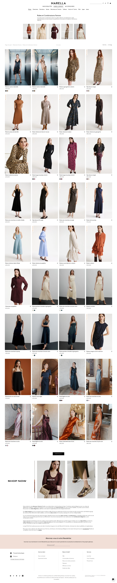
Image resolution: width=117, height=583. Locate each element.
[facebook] (13, 575)
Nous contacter (41, 556)
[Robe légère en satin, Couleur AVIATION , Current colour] (60, 400)
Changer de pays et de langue (17, 559)
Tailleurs (65, 9)
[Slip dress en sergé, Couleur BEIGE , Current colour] (88, 90)
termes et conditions (43, 575)
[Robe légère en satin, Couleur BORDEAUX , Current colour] (34, 445)
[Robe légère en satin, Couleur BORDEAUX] (61, 400)
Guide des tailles (66, 568)
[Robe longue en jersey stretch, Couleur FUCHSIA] (34, 179)
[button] (110, 45)
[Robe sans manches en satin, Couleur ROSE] (88, 400)
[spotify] (16, 575)
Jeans (87, 9)
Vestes (47, 9)
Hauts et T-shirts (72, 9)
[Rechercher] (103, 3)
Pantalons (42, 9)
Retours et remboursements (69, 560)
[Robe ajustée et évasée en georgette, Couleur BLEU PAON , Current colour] (61, 355)
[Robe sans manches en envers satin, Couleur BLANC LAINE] (33, 355)
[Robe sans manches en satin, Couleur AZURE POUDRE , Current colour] (87, 400)
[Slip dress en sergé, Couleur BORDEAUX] (87, 90)
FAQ (63, 556)
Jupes (83, 9)
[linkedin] (22, 575)
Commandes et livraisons (68, 558)
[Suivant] (110, 479)
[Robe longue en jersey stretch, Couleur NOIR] (60, 179)
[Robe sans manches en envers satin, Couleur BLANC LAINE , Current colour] (60, 310)
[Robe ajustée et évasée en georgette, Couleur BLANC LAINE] (60, 355)
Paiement (65, 563)
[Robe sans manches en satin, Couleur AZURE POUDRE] (5, 445)
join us (74, 577)
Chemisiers (35, 9)
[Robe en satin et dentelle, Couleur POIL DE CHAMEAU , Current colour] (34, 90)
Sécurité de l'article (42, 558)
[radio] (29, 31)
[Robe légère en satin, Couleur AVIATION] (33, 445)
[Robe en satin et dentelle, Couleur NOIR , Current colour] (5, 90)
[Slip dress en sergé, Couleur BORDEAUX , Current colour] (87, 179)
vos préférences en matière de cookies (45, 577)
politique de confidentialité (54, 575)
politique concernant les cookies (68, 575)
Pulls (79, 9)
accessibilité (56, 579)
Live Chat (89, 556)
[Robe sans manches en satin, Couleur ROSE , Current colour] (7, 445)
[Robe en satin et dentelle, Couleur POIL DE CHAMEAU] (7, 90)
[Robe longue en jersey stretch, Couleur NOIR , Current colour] (33, 179)
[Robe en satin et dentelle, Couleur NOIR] (33, 90)
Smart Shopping (90, 558)
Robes (29, 9)
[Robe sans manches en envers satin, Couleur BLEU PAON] (61, 310)
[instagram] (10, 575)
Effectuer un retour (67, 565)
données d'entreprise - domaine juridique (64, 577)
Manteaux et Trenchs (56, 9)
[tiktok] (19, 575)
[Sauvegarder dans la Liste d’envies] (30, 87)
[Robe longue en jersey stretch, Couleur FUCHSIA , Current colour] (61, 179)
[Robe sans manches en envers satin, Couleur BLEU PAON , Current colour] (34, 355)
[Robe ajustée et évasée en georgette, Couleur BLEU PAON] (34, 310)
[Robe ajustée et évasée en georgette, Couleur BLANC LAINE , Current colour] (33, 310)
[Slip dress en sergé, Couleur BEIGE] (88, 179)
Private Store (90, 560)
